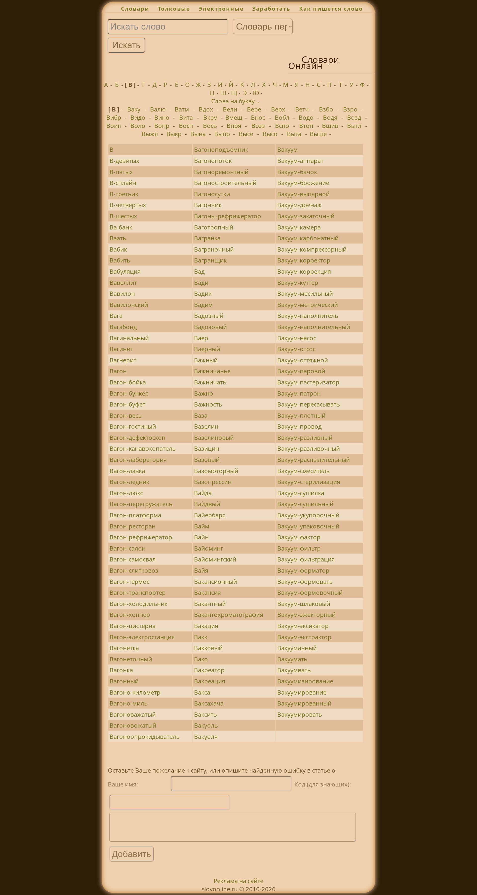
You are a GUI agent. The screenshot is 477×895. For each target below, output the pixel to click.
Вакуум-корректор (303, 260)
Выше (318, 134)
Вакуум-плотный (301, 415)
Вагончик (208, 205)
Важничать (210, 382)
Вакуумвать (294, 670)
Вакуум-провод (299, 426)
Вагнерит (123, 360)
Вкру (210, 117)
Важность (208, 404)
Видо (137, 117)
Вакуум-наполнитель (307, 315)
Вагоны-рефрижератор (227, 216)
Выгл (354, 125)
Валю (158, 109)
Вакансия (207, 592)
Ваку (133, 109)
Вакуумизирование (305, 681)
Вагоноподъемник (221, 149)
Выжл (150, 134)
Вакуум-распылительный (313, 459)
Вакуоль (206, 725)
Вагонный (124, 681)
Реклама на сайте (238, 881)
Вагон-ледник (129, 482)
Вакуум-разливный (304, 437)
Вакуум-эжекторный (306, 614)
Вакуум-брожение (303, 183)
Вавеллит (123, 282)
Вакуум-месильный (305, 293)
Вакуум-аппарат (300, 160)
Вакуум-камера (299, 227)
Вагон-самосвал (133, 559)
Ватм (182, 109)
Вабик (118, 249)
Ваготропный (213, 227)
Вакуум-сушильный (305, 504)
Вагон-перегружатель (141, 504)
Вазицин (206, 448)
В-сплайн (123, 183)
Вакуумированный (304, 703)
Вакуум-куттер (297, 282)
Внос (258, 117)
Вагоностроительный (225, 183)
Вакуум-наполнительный (313, 327)
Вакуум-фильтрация (306, 559)
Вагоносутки (212, 194)
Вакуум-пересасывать (308, 404)
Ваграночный (214, 249)
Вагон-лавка (127, 471)
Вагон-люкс (126, 493)
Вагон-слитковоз (134, 570)
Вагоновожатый (133, 725)
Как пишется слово (331, 8)
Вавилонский (129, 304)
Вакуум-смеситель (303, 471)
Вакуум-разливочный (308, 448)
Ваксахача (209, 703)
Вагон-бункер (129, 393)
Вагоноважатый (133, 714)
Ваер (201, 338)
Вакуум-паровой (301, 371)
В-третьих (124, 194)
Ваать (118, 238)
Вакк (200, 637)
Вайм (201, 526)
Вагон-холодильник (138, 603)
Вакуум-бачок (297, 172)
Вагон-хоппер (130, 614)
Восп (186, 125)
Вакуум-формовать (305, 581)
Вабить (120, 260)
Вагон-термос (129, 581)
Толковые (174, 8)
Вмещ (233, 117)
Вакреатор (209, 670)
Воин (113, 125)
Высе (246, 134)
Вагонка (121, 670)
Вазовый (207, 459)
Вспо (282, 125)
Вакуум (287, 149)
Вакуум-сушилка (300, 493)
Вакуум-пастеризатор (308, 382)
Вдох (206, 109)
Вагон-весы (126, 415)
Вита (186, 117)
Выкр (174, 134)
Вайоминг (208, 548)
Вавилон (122, 293)
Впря (234, 125)
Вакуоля (206, 736)
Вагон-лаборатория (138, 459)
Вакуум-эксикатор (303, 626)
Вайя (201, 570)
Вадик (202, 293)
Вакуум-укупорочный (308, 515)
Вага (116, 315)
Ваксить (205, 714)
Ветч (302, 109)
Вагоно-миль (129, 703)
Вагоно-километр (135, 692)
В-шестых (123, 216)
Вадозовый (210, 327)
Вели (230, 109)
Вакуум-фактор (298, 537)
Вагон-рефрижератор (141, 537)
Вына (198, 134)
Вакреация (209, 681)
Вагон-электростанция (142, 637)
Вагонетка (124, 648)
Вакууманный (297, 648)
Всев (258, 125)
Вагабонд (123, 327)
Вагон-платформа (135, 515)
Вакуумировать (299, 714)
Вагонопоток (213, 160)
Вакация (206, 626)
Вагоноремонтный (221, 172)
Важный (206, 360)
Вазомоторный (216, 471)
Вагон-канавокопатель (143, 448)
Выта (294, 134)
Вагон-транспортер (138, 592)
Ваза (200, 415)
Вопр (161, 125)
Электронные (221, 8)
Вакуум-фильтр (299, 548)
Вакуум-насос (296, 338)
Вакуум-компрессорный (312, 249)
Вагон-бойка (128, 382)
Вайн (201, 537)
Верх (278, 109)
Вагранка (207, 238)
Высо (270, 134)
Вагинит (121, 349)
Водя (330, 117)
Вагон (118, 371)
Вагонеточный (131, 659)
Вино (161, 117)
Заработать (271, 8)
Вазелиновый (214, 437)
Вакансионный (215, 581)
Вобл (282, 117)
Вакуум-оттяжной (302, 360)
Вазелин (206, 426)
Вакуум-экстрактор (304, 637)
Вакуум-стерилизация (308, 482)
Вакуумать (292, 659)
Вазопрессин (213, 482)
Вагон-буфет (127, 404)
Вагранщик (210, 260)
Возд (354, 117)
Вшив (330, 125)
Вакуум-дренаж (299, 205)
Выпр (222, 134)
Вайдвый (207, 504)
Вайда (203, 493)
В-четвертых (128, 205)
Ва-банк (121, 227)
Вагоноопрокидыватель (145, 736)
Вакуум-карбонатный (308, 238)
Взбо (326, 109)
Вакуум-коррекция (304, 271)
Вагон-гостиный (133, 426)
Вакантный (210, 603)
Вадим (203, 304)
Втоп (306, 125)
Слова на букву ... (236, 101)
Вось (210, 125)
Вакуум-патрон (299, 393)
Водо (306, 117)
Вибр (113, 117)
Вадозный (208, 315)
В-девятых (124, 160)
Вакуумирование (301, 692)
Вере (254, 109)
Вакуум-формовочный (310, 592)
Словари (135, 8)
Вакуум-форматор (303, 570)
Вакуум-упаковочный (308, 526)
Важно (203, 393)
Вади (201, 282)
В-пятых (121, 172)
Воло (137, 125)
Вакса (202, 692)
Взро (350, 109)
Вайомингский (215, 559)
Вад (199, 271)
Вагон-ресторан (133, 526)
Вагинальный (129, 338)
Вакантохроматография (228, 614)
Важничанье (212, 371)
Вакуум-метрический (307, 304)
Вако (201, 659)
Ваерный (207, 349)
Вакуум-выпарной (303, 194)
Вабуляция (125, 271)
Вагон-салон (128, 548)
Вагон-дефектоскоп (137, 437)
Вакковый (208, 648)
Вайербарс (209, 515)
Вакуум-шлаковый (303, 603)
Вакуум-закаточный (305, 216)
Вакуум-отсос (296, 349)
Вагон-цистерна (133, 626)
